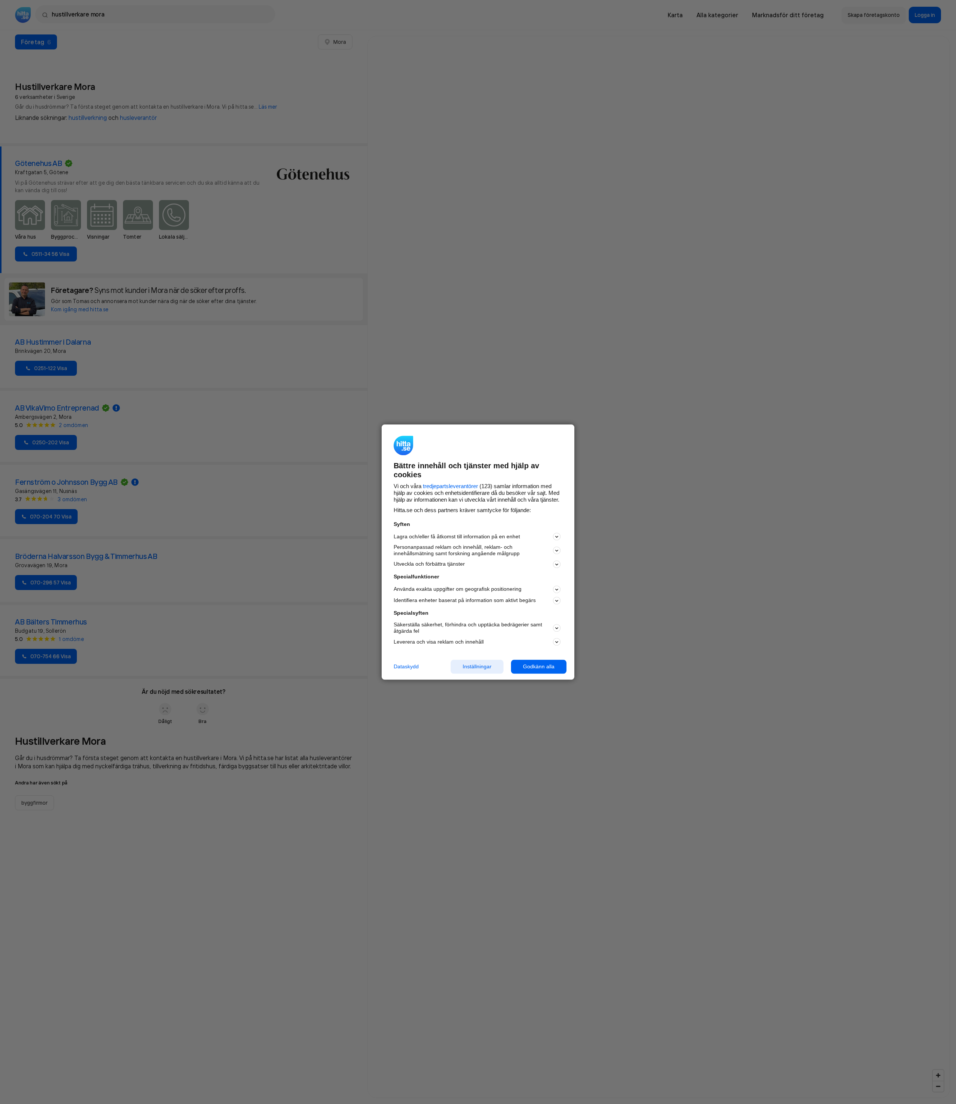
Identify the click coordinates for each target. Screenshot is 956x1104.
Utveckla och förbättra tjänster (429, 564)
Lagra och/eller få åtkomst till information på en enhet (457, 536)
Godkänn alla (538, 666)
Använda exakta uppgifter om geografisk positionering (457, 589)
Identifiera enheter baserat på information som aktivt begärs (465, 601)
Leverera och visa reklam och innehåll (439, 642)
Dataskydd (406, 666)
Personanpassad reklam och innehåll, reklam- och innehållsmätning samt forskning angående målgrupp (457, 550)
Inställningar (477, 666)
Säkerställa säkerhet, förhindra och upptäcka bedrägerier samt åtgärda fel (468, 628)
